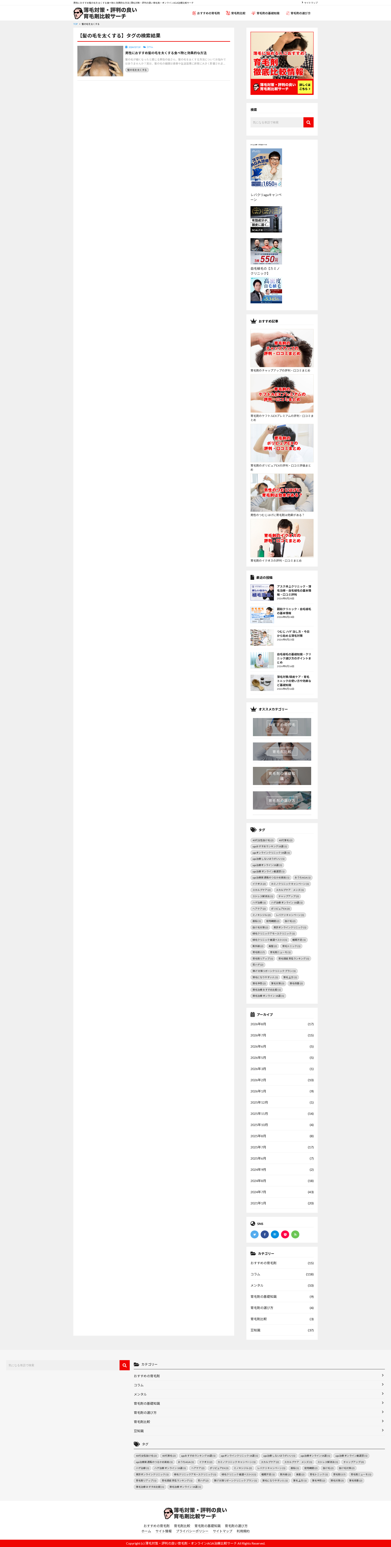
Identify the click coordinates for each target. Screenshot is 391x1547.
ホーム (146, 1531)
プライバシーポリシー (192, 1531)
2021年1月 (258, 1203)
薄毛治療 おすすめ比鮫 (267, 989)
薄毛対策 (277, 983)
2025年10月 (259, 1125)
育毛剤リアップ (263, 958)
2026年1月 (258, 1091)
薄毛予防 (259, 983)
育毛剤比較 (238, 13)
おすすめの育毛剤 (208, 13)
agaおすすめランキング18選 (270, 846)
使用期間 (272, 921)
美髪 (273, 946)
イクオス (259, 883)
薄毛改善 (296, 983)
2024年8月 (258, 1181)
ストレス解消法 (263, 896)
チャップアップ (288, 896)
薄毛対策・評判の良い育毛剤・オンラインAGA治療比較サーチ (191, 1543)
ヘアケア (259, 908)
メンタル (257, 1285)
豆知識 (255, 1330)
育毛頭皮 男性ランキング (293, 958)
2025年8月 (258, 1136)
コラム (255, 1274)
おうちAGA (303, 877)
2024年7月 (258, 1192)
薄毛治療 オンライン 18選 (268, 995)
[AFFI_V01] (195, 1513)
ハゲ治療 (259, 902)
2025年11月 (259, 1113)
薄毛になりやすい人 (265, 977)
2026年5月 (258, 1057)
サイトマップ (311, 2)
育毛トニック (291, 946)
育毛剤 (259, 952)
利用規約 (243, 1531)
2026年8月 (258, 1024)
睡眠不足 (299, 939)
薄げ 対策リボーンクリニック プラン (274, 970)
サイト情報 (163, 1531)
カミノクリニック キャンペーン (290, 883)
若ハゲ (258, 964)
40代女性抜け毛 (263, 840)
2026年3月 (258, 1069)
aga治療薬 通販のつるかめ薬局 (271, 877)
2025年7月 (258, 1147)
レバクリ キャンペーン (290, 915)
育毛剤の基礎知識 (268, 13)
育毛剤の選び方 (301, 13)
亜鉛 (257, 921)
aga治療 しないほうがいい (268, 858)
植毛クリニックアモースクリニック (274, 933)
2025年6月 (258, 1158)
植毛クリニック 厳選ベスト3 (270, 939)
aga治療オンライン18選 (267, 865)
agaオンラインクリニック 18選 (271, 852)
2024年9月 (258, 1169)
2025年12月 (259, 1102)
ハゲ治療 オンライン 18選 (287, 902)
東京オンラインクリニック (289, 927)
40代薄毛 (285, 840)
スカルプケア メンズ (290, 889)
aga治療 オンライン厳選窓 (268, 871)
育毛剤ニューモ (280, 952)
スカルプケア (262, 889)
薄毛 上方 (290, 977)
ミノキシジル (262, 915)
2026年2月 (258, 1080)
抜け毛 (290, 921)
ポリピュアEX (280, 908)
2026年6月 (258, 1046)
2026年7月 (258, 1035)
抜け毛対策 (260, 927)
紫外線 (258, 946)
